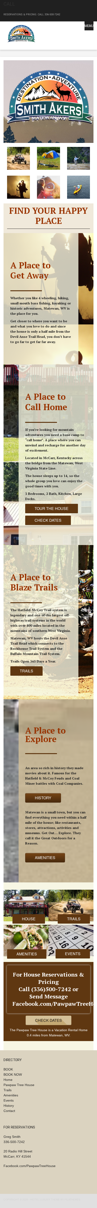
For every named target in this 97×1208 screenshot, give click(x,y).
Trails (8, 1090)
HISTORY (43, 797)
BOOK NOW (13, 1074)
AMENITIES (45, 857)
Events (9, 1100)
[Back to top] (87, 1198)
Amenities (11, 1095)
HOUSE (29, 918)
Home (8, 1080)
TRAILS (26, 671)
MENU (89, 26)
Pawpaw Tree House (19, 1085)
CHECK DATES (48, 520)
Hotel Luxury (40, 1199)
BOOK (8, 1069)
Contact (9, 1111)
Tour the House (52, 508)
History (9, 1105)
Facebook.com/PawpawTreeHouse (30, 1166)
